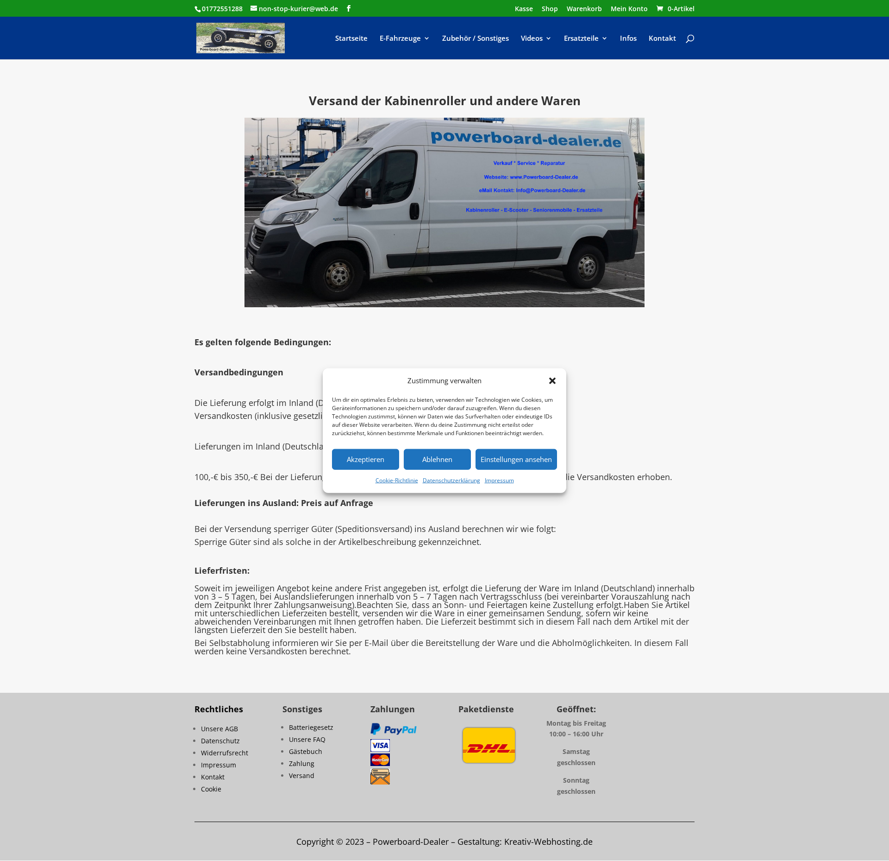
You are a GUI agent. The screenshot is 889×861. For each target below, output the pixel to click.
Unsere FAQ (307, 739)
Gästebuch (305, 751)
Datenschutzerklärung (451, 480)
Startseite (351, 39)
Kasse (524, 9)
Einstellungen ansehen (516, 459)
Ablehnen (437, 459)
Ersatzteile (581, 39)
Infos (628, 39)
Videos (532, 39)
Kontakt (662, 39)
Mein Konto (629, 9)
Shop (550, 9)
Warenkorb (584, 9)
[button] (552, 381)
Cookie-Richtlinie (397, 480)
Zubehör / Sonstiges (475, 39)
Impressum (499, 480)
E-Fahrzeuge (400, 39)
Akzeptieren (365, 459)
